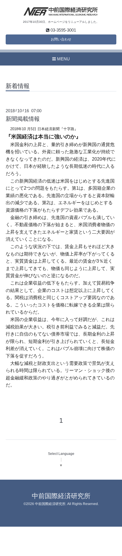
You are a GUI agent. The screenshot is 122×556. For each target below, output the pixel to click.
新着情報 (18, 86)
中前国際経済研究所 (61, 496)
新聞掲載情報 (23, 119)
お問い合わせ (61, 39)
